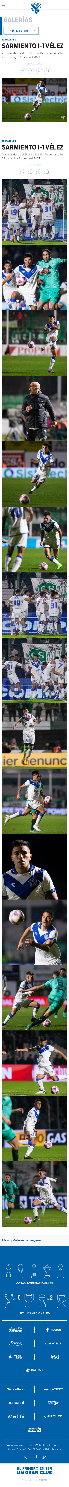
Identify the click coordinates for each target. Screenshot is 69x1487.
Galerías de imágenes (27, 1240)
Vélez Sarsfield (36, 8)
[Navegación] (3, 4)
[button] (23, 71)
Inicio (5, 1240)
